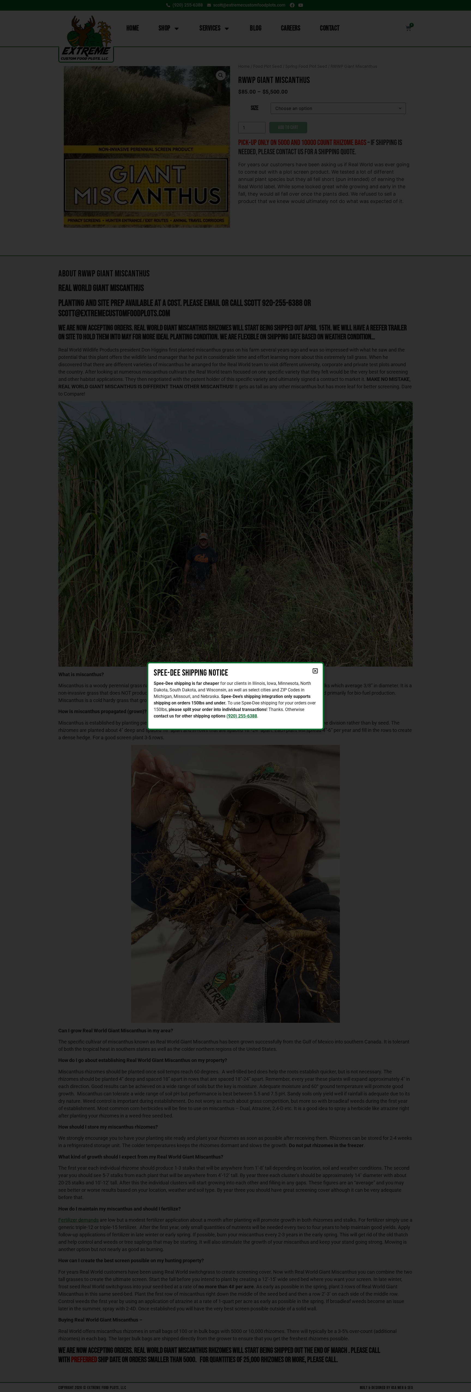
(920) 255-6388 (242, 716)
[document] (235, 696)
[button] (315, 671)
